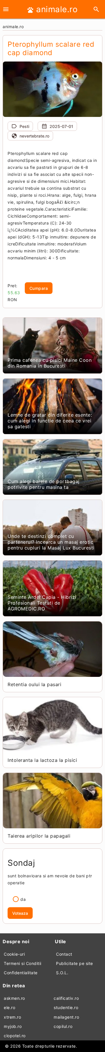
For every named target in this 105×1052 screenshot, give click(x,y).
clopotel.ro (15, 1035)
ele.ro (9, 1007)
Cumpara (38, 288)
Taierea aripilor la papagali (39, 836)
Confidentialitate (21, 972)
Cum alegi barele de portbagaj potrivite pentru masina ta (44, 484)
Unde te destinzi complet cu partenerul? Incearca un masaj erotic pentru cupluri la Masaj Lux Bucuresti (51, 542)
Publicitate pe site (74, 963)
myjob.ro (13, 1026)
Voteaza (20, 913)
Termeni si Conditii (22, 963)
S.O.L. (62, 972)
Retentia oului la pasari (34, 684)
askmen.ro (14, 998)
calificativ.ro (66, 998)
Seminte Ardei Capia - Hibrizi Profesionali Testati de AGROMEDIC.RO (42, 603)
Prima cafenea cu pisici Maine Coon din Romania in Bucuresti (50, 363)
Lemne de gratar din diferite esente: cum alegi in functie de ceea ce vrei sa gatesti (50, 420)
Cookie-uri (14, 954)
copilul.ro (63, 1026)
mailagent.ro (66, 1017)
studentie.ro (66, 1007)
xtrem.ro (12, 1017)
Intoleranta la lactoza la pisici (42, 760)
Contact (64, 954)
